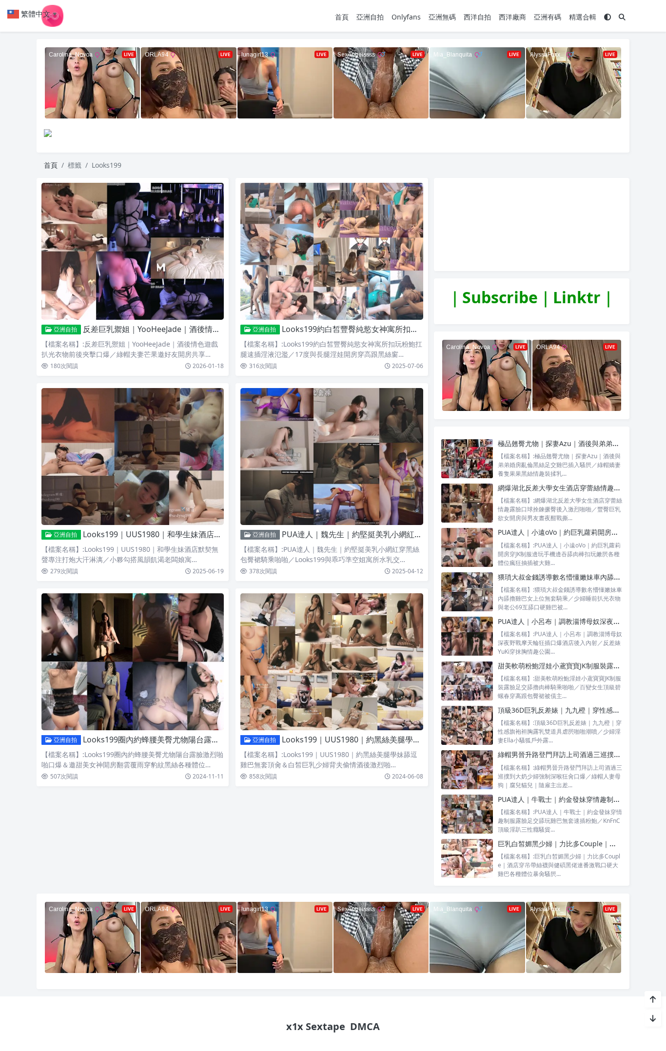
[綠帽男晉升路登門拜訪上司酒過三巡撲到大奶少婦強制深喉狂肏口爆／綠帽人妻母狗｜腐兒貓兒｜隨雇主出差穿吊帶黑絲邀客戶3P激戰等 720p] (467, 769)
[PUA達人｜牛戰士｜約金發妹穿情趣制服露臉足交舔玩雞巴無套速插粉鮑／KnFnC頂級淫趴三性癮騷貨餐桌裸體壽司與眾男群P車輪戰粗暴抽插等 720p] (467, 814)
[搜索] (622, 17)
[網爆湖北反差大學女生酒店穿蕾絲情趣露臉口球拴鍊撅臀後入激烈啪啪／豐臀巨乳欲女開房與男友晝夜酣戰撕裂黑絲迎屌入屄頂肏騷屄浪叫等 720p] (467, 503)
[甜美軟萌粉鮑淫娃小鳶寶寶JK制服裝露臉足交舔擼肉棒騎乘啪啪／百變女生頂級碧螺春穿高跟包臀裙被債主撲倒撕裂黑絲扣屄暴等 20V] (467, 681)
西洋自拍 (477, 16)
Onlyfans (406, 16)
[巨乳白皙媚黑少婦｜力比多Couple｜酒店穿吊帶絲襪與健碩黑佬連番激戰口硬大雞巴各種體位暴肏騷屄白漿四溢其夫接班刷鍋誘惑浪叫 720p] (467, 858)
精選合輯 (582, 16)
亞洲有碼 (547, 16)
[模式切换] (607, 17)
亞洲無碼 (442, 16)
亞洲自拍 (370, 16)
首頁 (342, 16)
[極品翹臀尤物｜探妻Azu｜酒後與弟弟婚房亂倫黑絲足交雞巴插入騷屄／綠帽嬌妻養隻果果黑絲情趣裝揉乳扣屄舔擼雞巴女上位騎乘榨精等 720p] (467, 458)
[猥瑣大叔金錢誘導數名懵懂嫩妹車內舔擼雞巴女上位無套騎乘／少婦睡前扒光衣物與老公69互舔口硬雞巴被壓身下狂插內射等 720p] (467, 592)
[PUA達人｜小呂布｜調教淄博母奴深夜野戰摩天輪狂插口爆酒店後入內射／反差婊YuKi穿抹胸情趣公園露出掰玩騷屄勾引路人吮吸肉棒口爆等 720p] (467, 636)
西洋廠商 (512, 16)
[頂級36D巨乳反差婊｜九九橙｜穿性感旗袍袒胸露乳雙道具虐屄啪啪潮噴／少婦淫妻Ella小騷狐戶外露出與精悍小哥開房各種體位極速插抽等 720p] (467, 725)
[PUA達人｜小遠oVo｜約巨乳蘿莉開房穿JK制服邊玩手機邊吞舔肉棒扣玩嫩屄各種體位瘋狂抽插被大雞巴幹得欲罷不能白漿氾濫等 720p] (467, 547)
